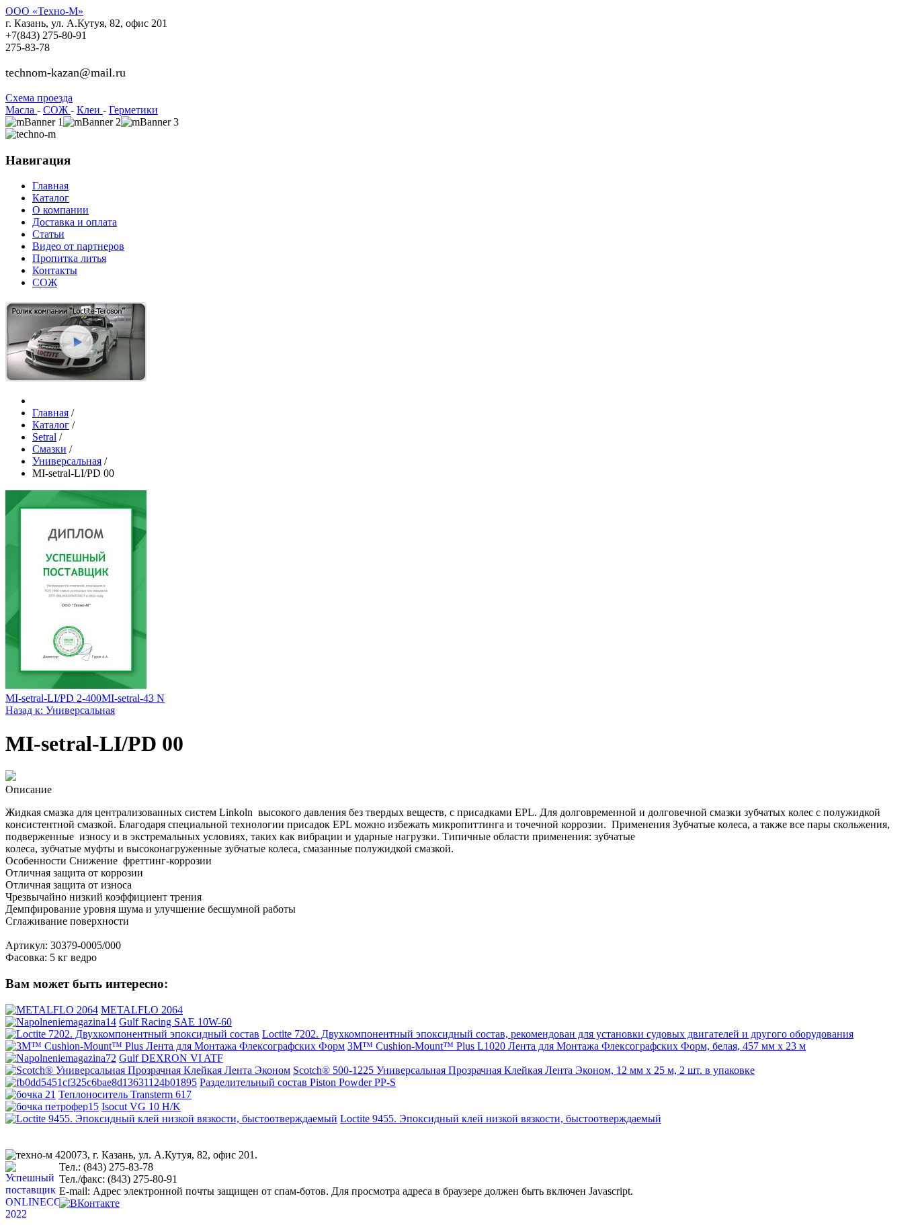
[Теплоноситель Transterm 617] (30, 1094)
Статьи (48, 234)
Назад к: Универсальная (60, 710)
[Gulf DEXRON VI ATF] (60, 1058)
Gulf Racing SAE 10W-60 (175, 1022)
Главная (50, 185)
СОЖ (57, 110)
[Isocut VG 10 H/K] (52, 1106)
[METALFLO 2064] (51, 1009)
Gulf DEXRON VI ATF (171, 1058)
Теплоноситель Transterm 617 (125, 1094)
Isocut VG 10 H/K (141, 1106)
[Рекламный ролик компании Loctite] (76, 377)
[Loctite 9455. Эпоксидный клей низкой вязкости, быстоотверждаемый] (171, 1118)
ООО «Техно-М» (44, 11)
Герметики (133, 110)
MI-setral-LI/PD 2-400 (53, 698)
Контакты (54, 270)
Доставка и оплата (74, 222)
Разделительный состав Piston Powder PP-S (298, 1082)
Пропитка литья (69, 258)
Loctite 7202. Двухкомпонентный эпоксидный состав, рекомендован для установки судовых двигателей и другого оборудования (557, 1034)
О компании (60, 210)
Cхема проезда (39, 97)
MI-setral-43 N (133, 698)
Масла (21, 110)
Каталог (50, 197)
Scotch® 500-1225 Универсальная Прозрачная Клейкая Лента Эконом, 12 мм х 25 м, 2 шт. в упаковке (524, 1070)
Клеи (90, 110)
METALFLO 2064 (142, 1009)
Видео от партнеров (78, 246)
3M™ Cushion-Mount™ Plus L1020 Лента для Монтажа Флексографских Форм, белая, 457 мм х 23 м (576, 1046)
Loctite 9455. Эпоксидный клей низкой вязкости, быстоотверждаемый (500, 1118)
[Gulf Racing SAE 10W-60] (60, 1022)
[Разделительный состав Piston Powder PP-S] (101, 1082)
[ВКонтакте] (89, 1203)
